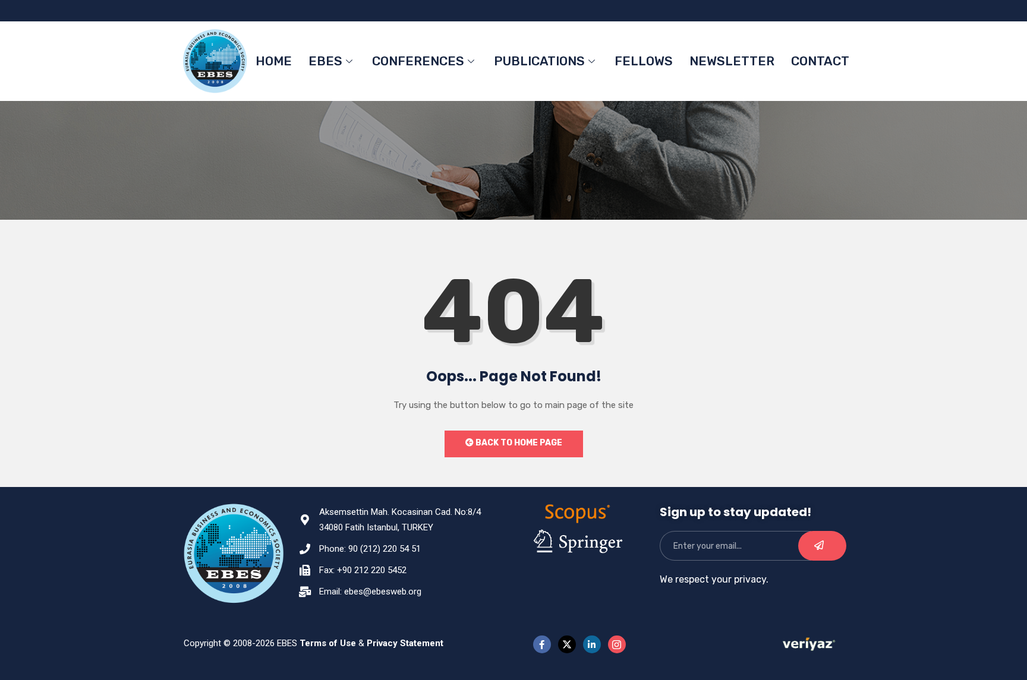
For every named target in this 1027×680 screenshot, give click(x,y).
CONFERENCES (418, 60)
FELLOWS (644, 60)
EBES (325, 60)
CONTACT (820, 60)
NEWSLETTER (731, 60)
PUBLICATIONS (539, 60)
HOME (274, 60)
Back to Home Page (518, 443)
